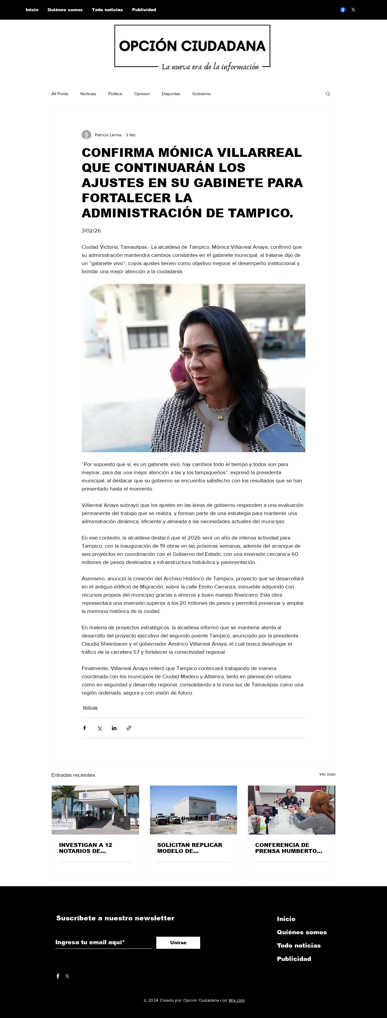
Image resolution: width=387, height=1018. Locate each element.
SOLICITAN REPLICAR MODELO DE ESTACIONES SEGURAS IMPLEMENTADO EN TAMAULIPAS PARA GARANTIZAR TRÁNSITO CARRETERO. (193, 848)
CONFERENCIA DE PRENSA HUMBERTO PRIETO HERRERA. (286, 848)
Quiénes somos (302, 932)
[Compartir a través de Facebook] (84, 728)
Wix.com (237, 1000)
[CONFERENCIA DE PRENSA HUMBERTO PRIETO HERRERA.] (291, 810)
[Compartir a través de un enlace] (129, 728)
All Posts (59, 93)
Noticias (88, 93)
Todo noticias (299, 945)
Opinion (142, 93)
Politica (115, 93)
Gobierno (201, 93)
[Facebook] (343, 9)
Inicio (286, 919)
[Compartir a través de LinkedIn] (114, 728)
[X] (353, 9)
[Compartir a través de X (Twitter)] (99, 728)
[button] (328, 93)
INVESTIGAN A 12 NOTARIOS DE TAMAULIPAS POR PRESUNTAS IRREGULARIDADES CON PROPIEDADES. (89, 848)
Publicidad (294, 958)
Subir (10, 1000)
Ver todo (327, 774)
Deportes (171, 93)
